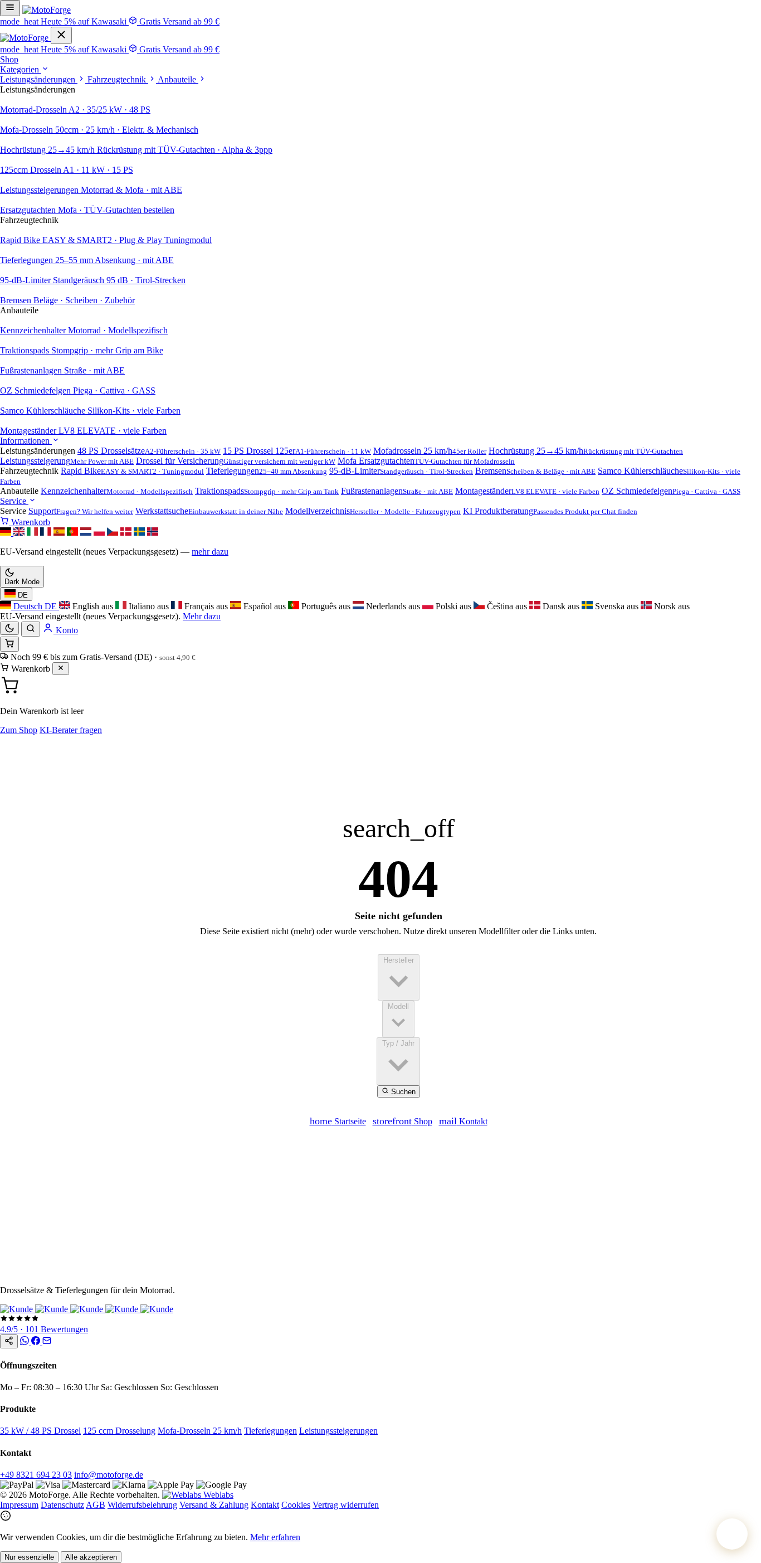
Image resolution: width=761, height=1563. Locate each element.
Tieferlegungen (270, 1430)
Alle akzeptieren (91, 1557)
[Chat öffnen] (732, 1534)
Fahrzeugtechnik (117, 79)
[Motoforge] (46, 9)
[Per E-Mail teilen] (46, 1342)
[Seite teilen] (9, 1341)
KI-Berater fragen (71, 730)
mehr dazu (210, 551)
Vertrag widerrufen (346, 1504)
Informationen (26, 440)
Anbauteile (178, 79)
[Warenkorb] (9, 644)
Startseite (338, 1121)
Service (14, 501)
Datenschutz (62, 1504)
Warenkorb (29, 522)
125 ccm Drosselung (119, 1430)
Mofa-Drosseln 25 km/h (200, 1430)
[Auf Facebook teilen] (36, 1342)
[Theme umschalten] (9, 628)
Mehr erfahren (275, 1537)
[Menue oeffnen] (10, 8)
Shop (9, 59)
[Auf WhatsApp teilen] (25, 1342)
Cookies (295, 1504)
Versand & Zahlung (213, 1504)
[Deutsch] (6, 532)
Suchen (402, 1092)
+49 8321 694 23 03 (36, 1474)
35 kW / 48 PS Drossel (40, 1430)
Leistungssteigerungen (338, 1430)
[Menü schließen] (61, 35)
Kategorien (20, 69)
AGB (95, 1504)
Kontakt (463, 1121)
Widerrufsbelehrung (142, 1504)
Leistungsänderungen (38, 79)
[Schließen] (60, 668)
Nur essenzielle (29, 1557)
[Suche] (30, 629)
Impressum (19, 1504)
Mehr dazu (202, 616)
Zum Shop (18, 730)
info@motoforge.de (108, 1474)
